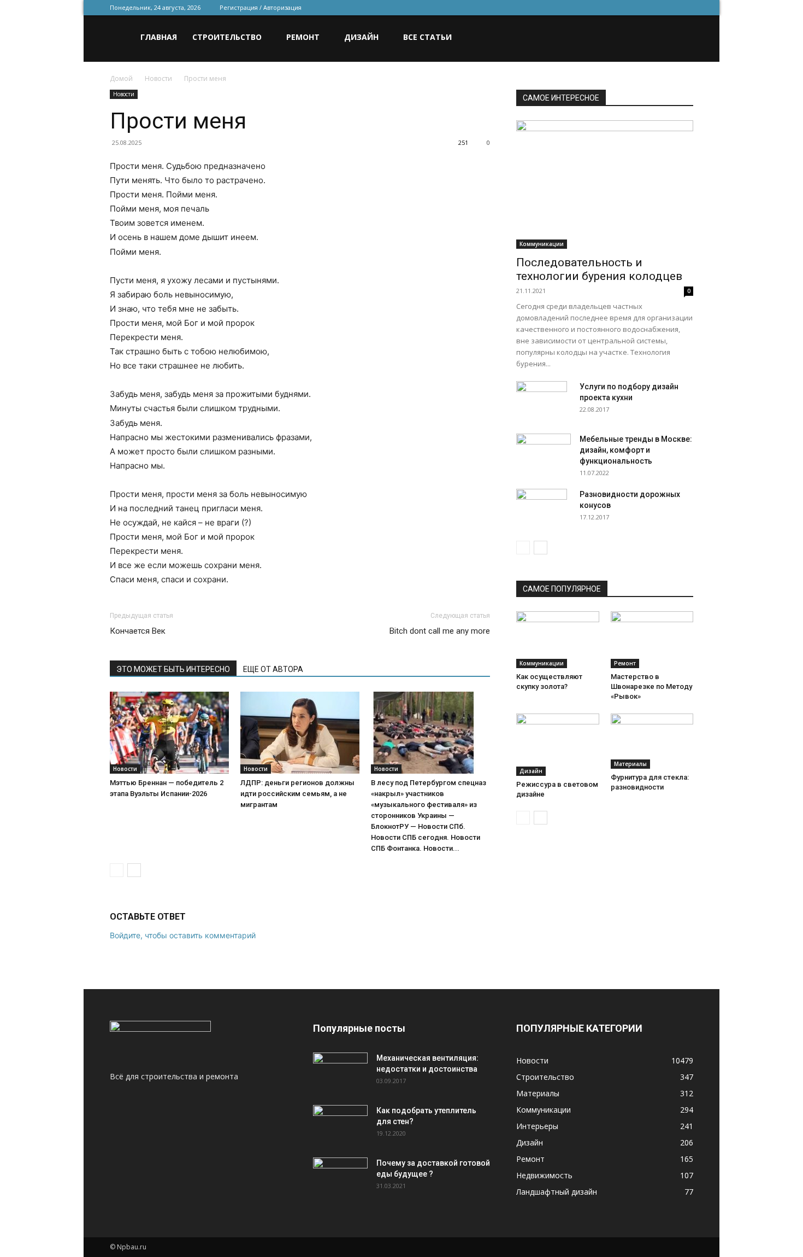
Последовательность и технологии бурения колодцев (599, 269)
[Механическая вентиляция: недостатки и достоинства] (340, 1069)
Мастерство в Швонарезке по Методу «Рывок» (651, 686)
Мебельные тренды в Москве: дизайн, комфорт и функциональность (636, 450)
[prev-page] (116, 870)
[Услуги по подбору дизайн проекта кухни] (541, 400)
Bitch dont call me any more (439, 631)
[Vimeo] (649, 7)
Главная (158, 37)
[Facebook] (613, 7)
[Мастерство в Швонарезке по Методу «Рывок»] (652, 639)
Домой (121, 78)
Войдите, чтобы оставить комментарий (183, 935)
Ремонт (303, 37)
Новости (158, 78)
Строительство (227, 37)
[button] (680, 38)
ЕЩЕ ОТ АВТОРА (273, 669)
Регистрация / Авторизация (261, 7)
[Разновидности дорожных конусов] (541, 508)
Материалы (630, 764)
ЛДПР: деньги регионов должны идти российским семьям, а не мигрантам (297, 794)
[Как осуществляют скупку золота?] (557, 639)
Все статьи (427, 37)
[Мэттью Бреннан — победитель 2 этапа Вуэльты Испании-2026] (169, 733)
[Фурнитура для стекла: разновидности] (652, 741)
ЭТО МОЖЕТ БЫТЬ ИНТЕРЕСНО (173, 669)
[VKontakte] (667, 7)
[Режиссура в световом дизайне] (557, 745)
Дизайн (361, 37)
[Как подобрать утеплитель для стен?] (340, 1124)
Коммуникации (541, 244)
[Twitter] (631, 7)
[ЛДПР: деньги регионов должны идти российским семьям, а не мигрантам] (299, 733)
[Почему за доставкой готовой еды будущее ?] (340, 1176)
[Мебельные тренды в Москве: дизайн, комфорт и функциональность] (543, 453)
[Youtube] (685, 7)
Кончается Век (138, 631)
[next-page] (134, 870)
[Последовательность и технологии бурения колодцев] (604, 184)
